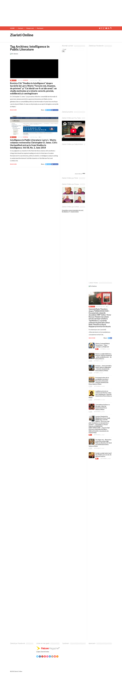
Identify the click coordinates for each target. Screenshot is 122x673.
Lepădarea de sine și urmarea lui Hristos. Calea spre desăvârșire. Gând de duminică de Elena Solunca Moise (100, 394)
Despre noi (30, 28)
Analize (14, 80)
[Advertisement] (61, 12)
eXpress (25, 80)
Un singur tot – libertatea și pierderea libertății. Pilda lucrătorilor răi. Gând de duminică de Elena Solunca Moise (100, 443)
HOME (12, 28)
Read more (13, 110)
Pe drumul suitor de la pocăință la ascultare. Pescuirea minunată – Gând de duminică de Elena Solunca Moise (99, 381)
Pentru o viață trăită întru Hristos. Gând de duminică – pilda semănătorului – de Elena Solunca (103, 356)
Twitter (49, 110)
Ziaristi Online (21, 35)
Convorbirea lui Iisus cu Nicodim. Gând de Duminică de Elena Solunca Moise (102, 407)
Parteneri (40, 28)
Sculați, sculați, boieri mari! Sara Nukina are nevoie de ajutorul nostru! (103, 454)
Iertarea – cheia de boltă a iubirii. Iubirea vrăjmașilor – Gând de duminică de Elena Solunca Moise (103, 368)
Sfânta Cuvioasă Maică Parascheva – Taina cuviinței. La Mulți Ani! (102, 345)
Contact (20, 28)
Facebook (55, 110)
